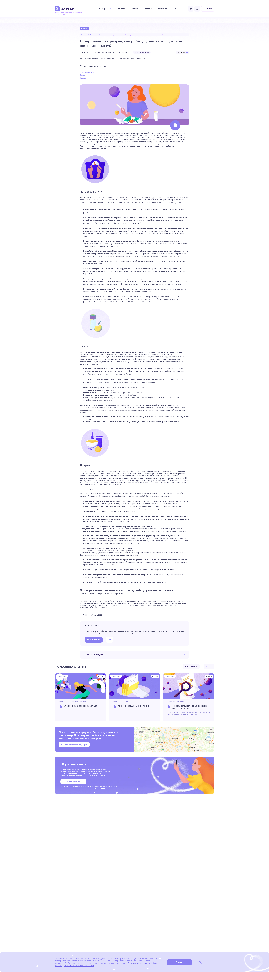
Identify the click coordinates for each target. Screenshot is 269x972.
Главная (84, 35)
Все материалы (191, 666)
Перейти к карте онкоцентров (75, 745)
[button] (206, 666)
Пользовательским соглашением (79, 966)
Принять (179, 962)
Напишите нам (73, 782)
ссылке (103, 788)
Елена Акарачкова (81, 701)
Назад (85, 28)
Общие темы (94, 35)
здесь (166, 198)
